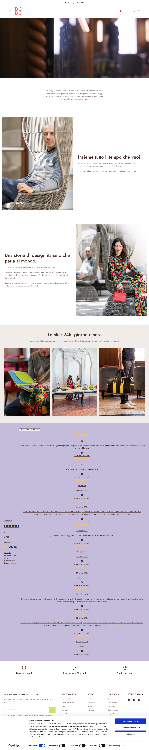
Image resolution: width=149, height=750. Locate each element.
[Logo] (18, 11)
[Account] (133, 11)
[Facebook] (134, 700)
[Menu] (10, 11)
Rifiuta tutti (131, 734)
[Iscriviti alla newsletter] (52, 710)
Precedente (24, 429)
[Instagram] (129, 700)
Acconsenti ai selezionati (130, 728)
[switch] (62, 745)
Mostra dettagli (115, 746)
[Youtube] (138, 700)
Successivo (35, 429)
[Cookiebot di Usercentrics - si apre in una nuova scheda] (14, 745)
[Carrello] (139, 11)
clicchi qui (39, 737)
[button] (122, 11)
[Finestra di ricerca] (128, 11)
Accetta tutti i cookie (131, 721)
